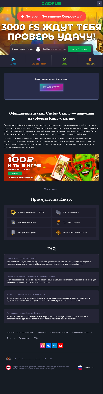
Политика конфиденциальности (23, 345)
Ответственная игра (66, 345)
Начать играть (51, 87)
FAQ (67, 350)
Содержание (54, 350)
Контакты (47, 345)
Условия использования (18, 350)
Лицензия (39, 350)
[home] (51, 3)
